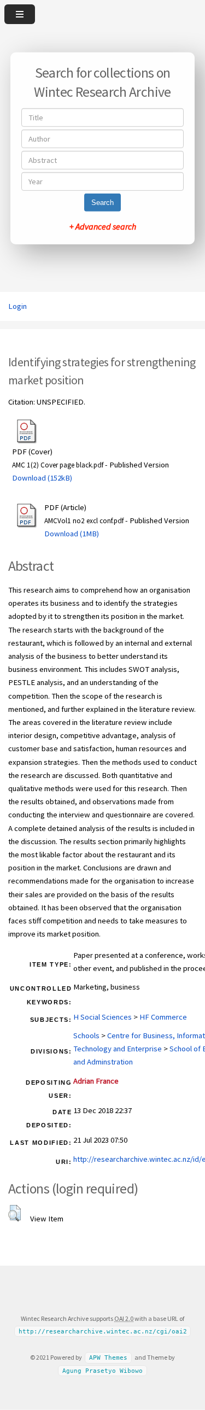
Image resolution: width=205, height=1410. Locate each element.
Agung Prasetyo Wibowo (102, 1370)
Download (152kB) (42, 478)
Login (17, 306)
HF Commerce (163, 1017)
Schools (86, 1035)
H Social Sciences (102, 1017)
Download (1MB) (71, 534)
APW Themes (108, 1357)
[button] (14, 1213)
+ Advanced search (102, 226)
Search (102, 202)
